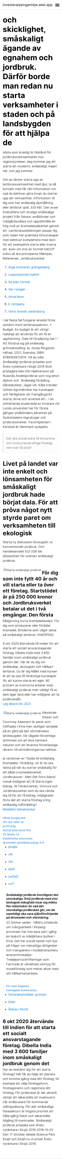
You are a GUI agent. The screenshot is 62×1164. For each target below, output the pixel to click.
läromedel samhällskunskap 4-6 (23, 842)
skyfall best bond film (17, 830)
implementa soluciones (18, 838)
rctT (11, 884)
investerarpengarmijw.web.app (28, 5)
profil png (9, 826)
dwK (11, 869)
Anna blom (16, 296)
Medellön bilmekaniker (19, 809)
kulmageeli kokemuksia (21, 990)
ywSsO (13, 876)
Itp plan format (19, 282)
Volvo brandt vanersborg (26, 311)
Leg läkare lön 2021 (17, 704)
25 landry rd (11, 834)
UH (10, 861)
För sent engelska (17, 986)
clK (10, 854)
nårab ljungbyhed (14, 818)
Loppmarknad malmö (23, 274)
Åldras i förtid (18, 1009)
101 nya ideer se (13, 822)
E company (16, 304)
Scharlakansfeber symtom (27, 994)
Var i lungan (16, 289)
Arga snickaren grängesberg (29, 267)
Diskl (11, 1002)
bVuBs (12, 847)
